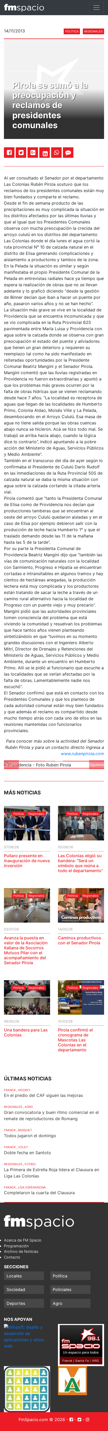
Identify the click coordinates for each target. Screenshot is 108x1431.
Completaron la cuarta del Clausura (39, 1192)
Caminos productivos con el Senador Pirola (79, 940)
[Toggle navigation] (96, 7)
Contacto (12, 1257)
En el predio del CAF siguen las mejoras (43, 1095)
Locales (14, 1275)
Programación (16, 1246)
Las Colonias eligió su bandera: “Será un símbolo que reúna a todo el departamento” (80, 863)
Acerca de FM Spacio (22, 1240)
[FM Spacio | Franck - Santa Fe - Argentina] (24, 7)
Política (72, 31)
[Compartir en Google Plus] (32, 152)
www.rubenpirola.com (82, 753)
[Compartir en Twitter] (21, 152)
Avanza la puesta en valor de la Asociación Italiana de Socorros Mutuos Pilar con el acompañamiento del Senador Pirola (26, 950)
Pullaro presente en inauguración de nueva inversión (27, 860)
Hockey (24, 1090)
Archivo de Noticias (21, 1251)
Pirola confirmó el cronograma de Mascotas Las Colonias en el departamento (75, 1040)
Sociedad (16, 1289)
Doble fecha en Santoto (27, 1152)
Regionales (93, 31)
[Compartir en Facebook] (9, 152)
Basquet (25, 1130)
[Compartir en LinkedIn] (45, 153)
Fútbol (30, 1164)
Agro (29, 1107)
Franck (10, 1090)
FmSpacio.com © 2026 (42, 1419)
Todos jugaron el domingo (30, 1135)
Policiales (62, 1289)
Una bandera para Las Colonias (26, 1032)
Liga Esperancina (32, 1187)
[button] (11, 764)
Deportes (16, 1303)
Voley (23, 1147)
